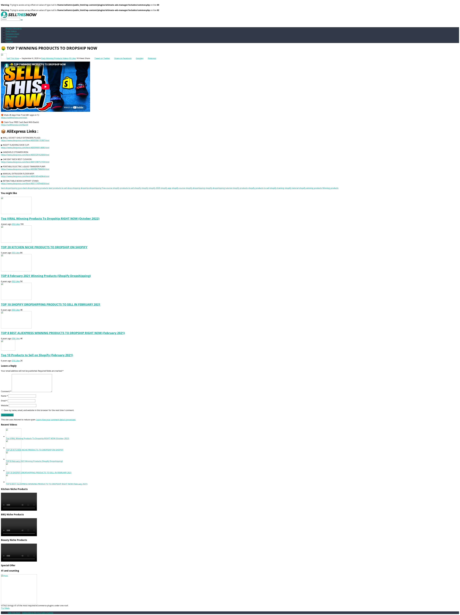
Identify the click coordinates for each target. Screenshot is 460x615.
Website (4, 405)
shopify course (178, 188)
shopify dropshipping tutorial (218, 188)
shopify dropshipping (195, 188)
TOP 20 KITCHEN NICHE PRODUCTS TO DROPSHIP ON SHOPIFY (44, 247)
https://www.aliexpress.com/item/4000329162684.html (25, 154)
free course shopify (110, 188)
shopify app (166, 188)
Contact (9, 41)
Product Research (14, 28)
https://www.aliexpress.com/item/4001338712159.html (25, 162)
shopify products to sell (258, 188)
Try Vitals (5, 608)
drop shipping (73, 188)
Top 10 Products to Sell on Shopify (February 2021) (37, 355)
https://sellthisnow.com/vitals (14, 117)
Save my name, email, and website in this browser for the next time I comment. (39, 410)
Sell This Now (13, 58)
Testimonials (11, 36)
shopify (144, 188)
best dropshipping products (35, 188)
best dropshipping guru (12, 188)
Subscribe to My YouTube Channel (37, 612)
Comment (6, 391)
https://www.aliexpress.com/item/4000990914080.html (25, 147)
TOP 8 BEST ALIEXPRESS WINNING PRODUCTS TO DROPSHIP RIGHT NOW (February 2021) (63, 333)
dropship (85, 188)
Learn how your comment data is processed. (56, 419)
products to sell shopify (130, 188)
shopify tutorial (292, 188)
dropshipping (95, 188)
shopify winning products (310, 188)
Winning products (330, 188)
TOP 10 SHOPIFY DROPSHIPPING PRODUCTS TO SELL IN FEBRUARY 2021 (50, 304)
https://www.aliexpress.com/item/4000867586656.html (25, 169)
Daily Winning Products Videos (55, 58)
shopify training (277, 188)
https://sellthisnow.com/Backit (14, 125)
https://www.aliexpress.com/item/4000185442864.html (25, 176)
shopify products (240, 188)
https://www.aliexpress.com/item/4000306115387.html (25, 140)
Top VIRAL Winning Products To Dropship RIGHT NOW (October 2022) (50, 218)
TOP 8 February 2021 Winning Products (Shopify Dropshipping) (46, 276)
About (8, 39)
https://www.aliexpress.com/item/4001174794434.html (25, 183)
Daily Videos (11, 31)
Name (4, 396)
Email (4, 400)
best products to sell (58, 188)
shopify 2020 (154, 188)
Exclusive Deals (12, 33)
